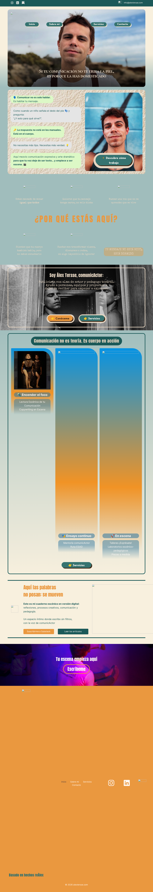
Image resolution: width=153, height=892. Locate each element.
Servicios (87, 782)
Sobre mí (74, 782)
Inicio (63, 782)
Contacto (76, 785)
